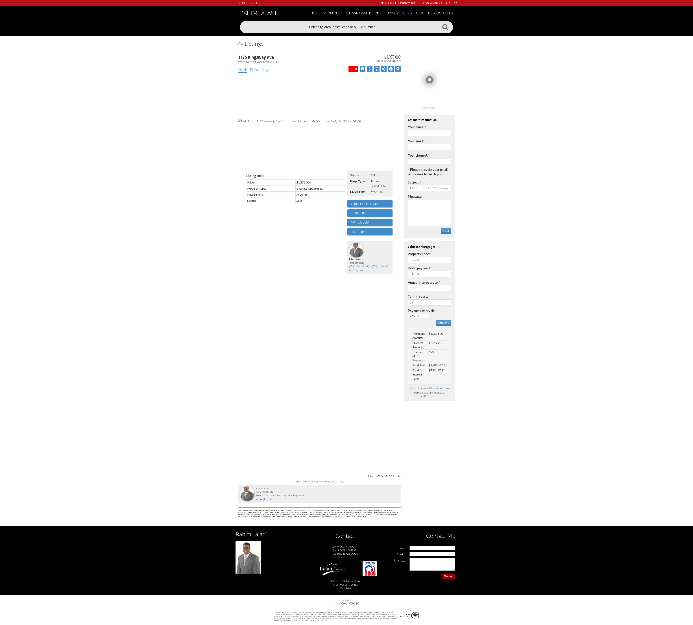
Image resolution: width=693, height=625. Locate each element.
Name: (401, 548)
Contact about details (364, 204)
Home (315, 13)
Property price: (419, 254)
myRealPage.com (442, 388)
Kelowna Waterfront (363, 13)
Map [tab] (265, 69)
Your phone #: (418, 155)
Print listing (358, 232)
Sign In (240, 3)
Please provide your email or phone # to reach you (428, 172)
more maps (429, 108)
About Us (423, 13)
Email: (401, 554)
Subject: (414, 182)
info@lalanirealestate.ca (345, 557)
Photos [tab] (254, 69)
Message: (415, 196)
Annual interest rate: (423, 282)
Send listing (358, 213)
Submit (448, 576)
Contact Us (443, 13)
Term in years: (418, 296)
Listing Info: (255, 175)
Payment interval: (421, 311)
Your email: (416, 141)
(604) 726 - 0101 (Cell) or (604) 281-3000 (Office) (371, 266)
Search (445, 27)
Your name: (416, 127)
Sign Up (253, 3)
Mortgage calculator (372, 222)
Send (446, 231)
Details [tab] (242, 69)
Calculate (443, 322)
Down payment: (419, 268)
